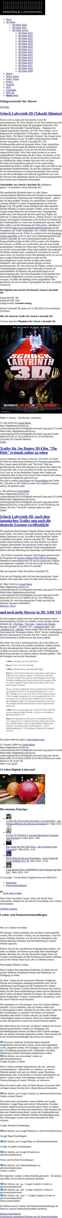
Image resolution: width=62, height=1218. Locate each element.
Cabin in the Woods (45, 624)
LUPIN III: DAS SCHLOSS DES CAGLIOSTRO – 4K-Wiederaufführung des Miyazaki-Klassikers (33, 822)
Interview (4, 606)
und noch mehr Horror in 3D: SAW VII (30, 612)
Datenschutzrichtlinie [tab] (10, 1201)
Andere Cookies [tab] (7, 1170)
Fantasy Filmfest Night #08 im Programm (37, 558)
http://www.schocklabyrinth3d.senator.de (32, 228)
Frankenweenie (41, 626)
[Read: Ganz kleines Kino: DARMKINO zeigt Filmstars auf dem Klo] (8, 867)
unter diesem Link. (36, 739)
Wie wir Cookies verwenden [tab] (13, 927)
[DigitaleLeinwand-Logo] (22, 14)
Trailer (3, 442)
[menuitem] (34, 19)
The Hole (18, 624)
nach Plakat (24, 480)
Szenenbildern (41, 480)
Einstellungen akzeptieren (12, 1216)
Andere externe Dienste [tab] (11, 1096)
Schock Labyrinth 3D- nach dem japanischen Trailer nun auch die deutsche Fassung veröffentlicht (25, 521)
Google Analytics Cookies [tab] (12, 1061)
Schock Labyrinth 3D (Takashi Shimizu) (31, 113)
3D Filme (4, 107)
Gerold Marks (24, 423)
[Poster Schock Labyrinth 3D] (31, 412)
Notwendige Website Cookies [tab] (14, 964)
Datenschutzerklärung (10, 1214)
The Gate (29, 624)
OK (2, 909)
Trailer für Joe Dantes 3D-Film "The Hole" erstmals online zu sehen (28, 450)
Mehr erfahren (10, 909)
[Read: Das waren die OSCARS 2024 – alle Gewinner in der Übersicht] (8, 844)
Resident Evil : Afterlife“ (13, 629)
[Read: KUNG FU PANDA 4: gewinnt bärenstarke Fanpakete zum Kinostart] (8, 832)
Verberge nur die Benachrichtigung (41, 1216)
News (13, 606)
